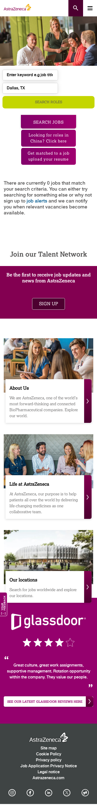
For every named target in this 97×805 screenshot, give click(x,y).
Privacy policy (48, 760)
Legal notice (49, 772)
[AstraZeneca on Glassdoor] (85, 793)
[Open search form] (75, 8)
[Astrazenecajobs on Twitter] (67, 793)
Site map (49, 748)
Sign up (48, 303)
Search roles (48, 102)
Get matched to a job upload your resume (48, 156)
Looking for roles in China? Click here (49, 138)
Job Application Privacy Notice (48, 766)
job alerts (37, 201)
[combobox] (30, 88)
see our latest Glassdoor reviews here (44, 702)
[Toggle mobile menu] (90, 8)
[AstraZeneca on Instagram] (12, 793)
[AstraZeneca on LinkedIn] (48, 793)
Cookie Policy (48, 754)
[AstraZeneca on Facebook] (30, 793)
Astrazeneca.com (48, 778)
